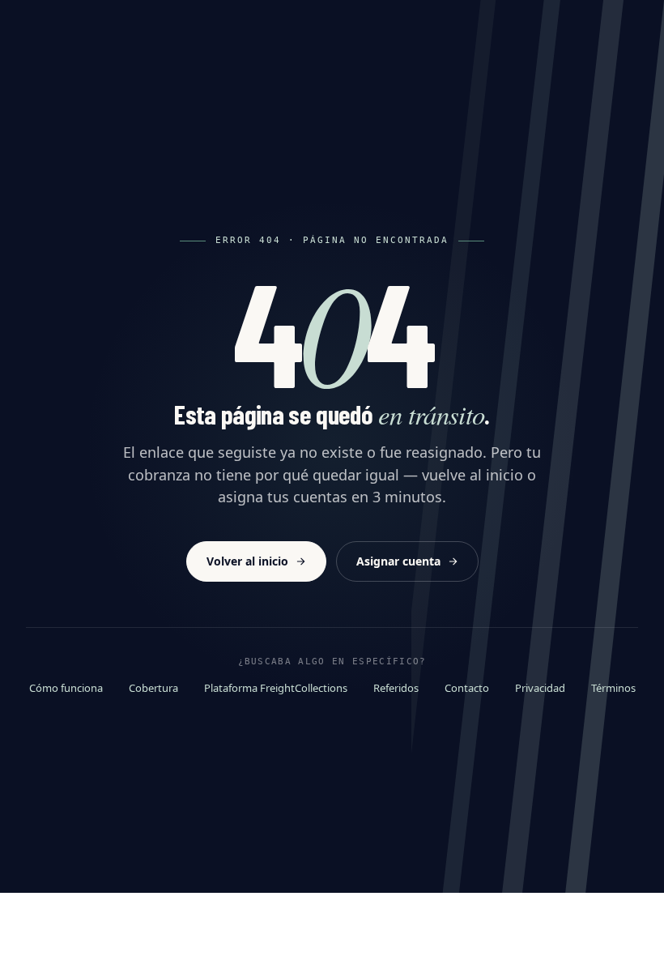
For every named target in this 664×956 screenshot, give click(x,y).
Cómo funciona (66, 688)
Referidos (396, 688)
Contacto (467, 688)
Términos (613, 688)
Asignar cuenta (398, 561)
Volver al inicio (247, 561)
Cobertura (153, 688)
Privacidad (540, 688)
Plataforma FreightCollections (275, 688)
